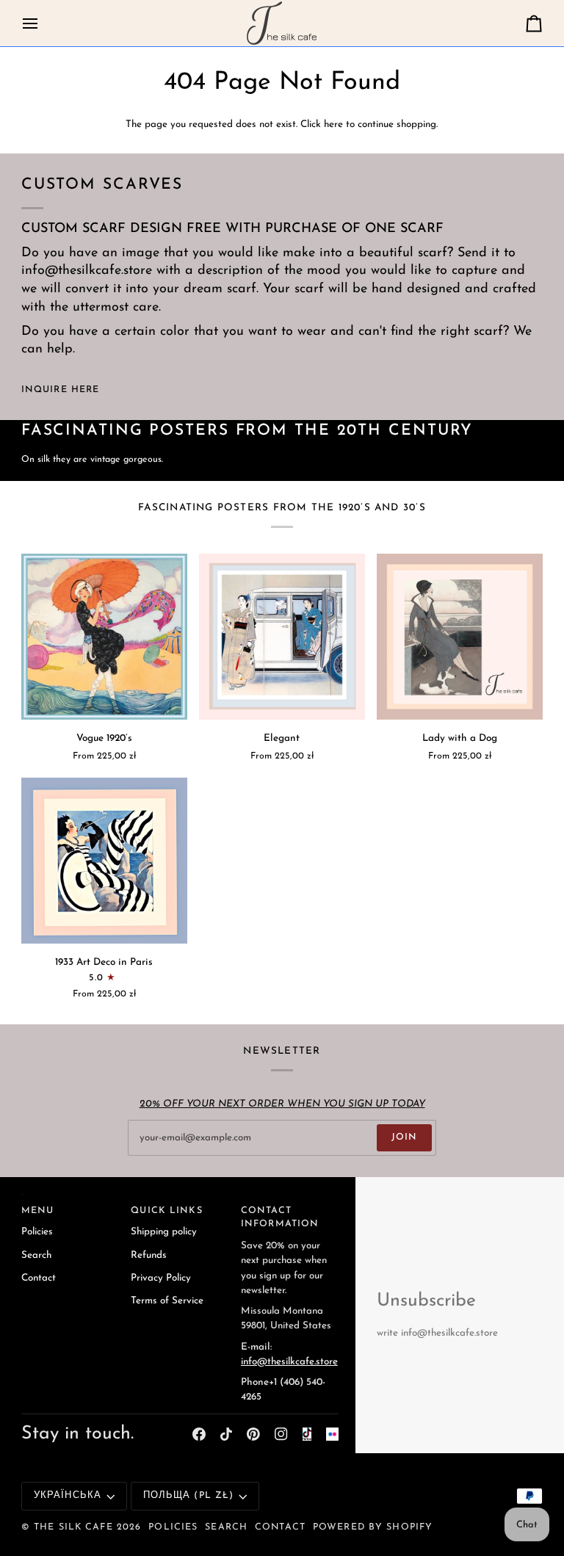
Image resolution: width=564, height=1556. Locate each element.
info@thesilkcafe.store (289, 1362)
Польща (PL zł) (188, 1495)
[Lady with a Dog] (460, 637)
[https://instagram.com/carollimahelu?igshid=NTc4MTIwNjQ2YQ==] (332, 1434)
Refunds (149, 1255)
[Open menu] (43, 23)
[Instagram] (281, 1434)
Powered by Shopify (373, 1527)
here (333, 124)
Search (36, 1255)
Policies (37, 1232)
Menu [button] (37, 1210)
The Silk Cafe (73, 1527)
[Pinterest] (253, 1434)
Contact (38, 1278)
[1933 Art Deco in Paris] (104, 861)
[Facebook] (199, 1434)
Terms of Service (167, 1301)
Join (404, 1137)
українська (67, 1495)
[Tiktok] (226, 1434)
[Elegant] (282, 637)
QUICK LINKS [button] (166, 1210)
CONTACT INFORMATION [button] (280, 1217)
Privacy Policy (161, 1278)
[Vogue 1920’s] (104, 637)
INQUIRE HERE (60, 390)
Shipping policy (164, 1232)
